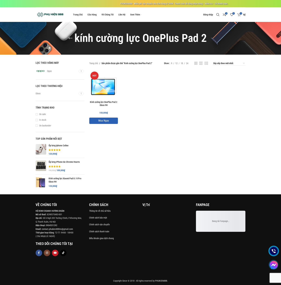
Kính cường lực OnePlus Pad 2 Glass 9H (103, 104)
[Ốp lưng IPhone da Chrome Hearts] (41, 166)
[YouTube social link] (55, 253)
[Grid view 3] (200, 63)
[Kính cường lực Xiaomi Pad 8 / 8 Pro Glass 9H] (41, 182)
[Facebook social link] (39, 253)
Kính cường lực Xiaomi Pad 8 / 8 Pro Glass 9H (65, 180)
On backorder (45, 125)
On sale (42, 114)
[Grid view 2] (195, 63)
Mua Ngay (103, 120)
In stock (42, 120)
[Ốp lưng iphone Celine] (41, 150)
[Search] (218, 14)
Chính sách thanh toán (99, 231)
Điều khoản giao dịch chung (101, 238)
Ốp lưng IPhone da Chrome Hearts (64, 162)
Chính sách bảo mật (98, 217)
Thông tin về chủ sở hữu (100, 211)
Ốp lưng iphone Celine (58, 145)
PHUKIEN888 (161, 280)
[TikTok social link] (63, 253)
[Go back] (70, 38)
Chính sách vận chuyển (99, 224)
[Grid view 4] (206, 63)
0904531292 (51, 225)
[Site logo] (50, 14)
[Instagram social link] (47, 253)
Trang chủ (93, 63)
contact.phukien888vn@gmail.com (57, 229)
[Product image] (103, 84)
